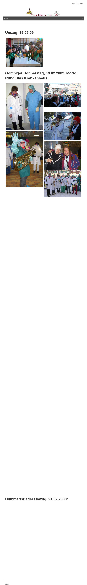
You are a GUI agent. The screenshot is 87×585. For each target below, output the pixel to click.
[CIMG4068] (62, 242)
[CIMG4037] (24, 106)
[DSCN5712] (62, 183)
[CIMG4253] (62, 479)
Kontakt (80, 4)
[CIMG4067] (24, 232)
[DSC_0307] (62, 421)
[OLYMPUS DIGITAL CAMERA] (62, 329)
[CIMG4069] (24, 260)
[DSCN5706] (24, 174)
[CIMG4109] (24, 376)
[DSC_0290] (62, 300)
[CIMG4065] (62, 213)
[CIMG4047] (62, 162)
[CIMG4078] (62, 271)
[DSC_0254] (62, 126)
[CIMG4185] (24, 466)
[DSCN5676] (24, 52)
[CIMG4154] (24, 289)
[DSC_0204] (62, 95)
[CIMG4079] (62, 360)
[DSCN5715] (24, 203)
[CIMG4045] (24, 159)
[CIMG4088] (24, 318)
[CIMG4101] (24, 347)
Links (73, 4)
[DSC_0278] (24, 405)
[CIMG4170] (62, 450)
